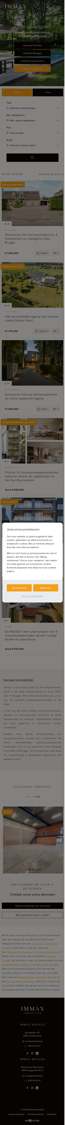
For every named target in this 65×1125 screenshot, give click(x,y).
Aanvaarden (19, 587)
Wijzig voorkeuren (32, 596)
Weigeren (45, 587)
